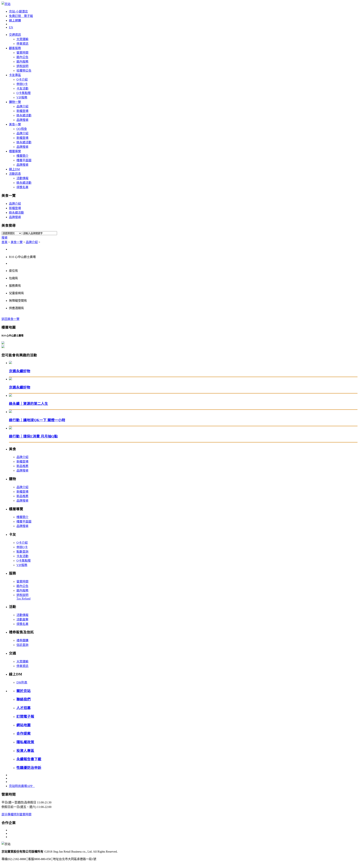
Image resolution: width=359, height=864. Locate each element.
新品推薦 (22, 466)
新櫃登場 (22, 111)
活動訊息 (15, 173)
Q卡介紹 (22, 79)
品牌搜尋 (22, 119)
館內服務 (22, 61)
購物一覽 (15, 102)
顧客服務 (15, 48)
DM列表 (21, 682)
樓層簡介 (22, 155)
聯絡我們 (23, 699)
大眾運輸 (22, 39)
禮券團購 (22, 640)
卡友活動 (22, 88)
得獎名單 (22, 187)
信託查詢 (22, 644)
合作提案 (23, 733)
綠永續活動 (23, 115)
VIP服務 (21, 97)
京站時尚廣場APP (22, 786)
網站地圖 (23, 725)
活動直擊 (22, 619)
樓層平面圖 (23, 160)
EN (11, 27)
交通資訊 (15, 34)
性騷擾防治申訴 (28, 768)
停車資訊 (22, 43)
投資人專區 (25, 751)
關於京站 (23, 691)
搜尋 (4, 237)
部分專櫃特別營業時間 (16, 814)
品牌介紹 (22, 106)
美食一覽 (15, 124)
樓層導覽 (15, 151)
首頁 (4, 242)
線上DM (14, 169)
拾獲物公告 (23, 70)
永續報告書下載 (28, 759)
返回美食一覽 (10, 319)
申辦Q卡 (22, 84)
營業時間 (22, 52)
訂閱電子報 (25, 716)
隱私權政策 (25, 742)
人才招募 (23, 708)
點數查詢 (22, 551)
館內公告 (22, 57)
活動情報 (22, 178)
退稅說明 (22, 66)
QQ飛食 (21, 128)
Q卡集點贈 (23, 93)
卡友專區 (15, 75)
